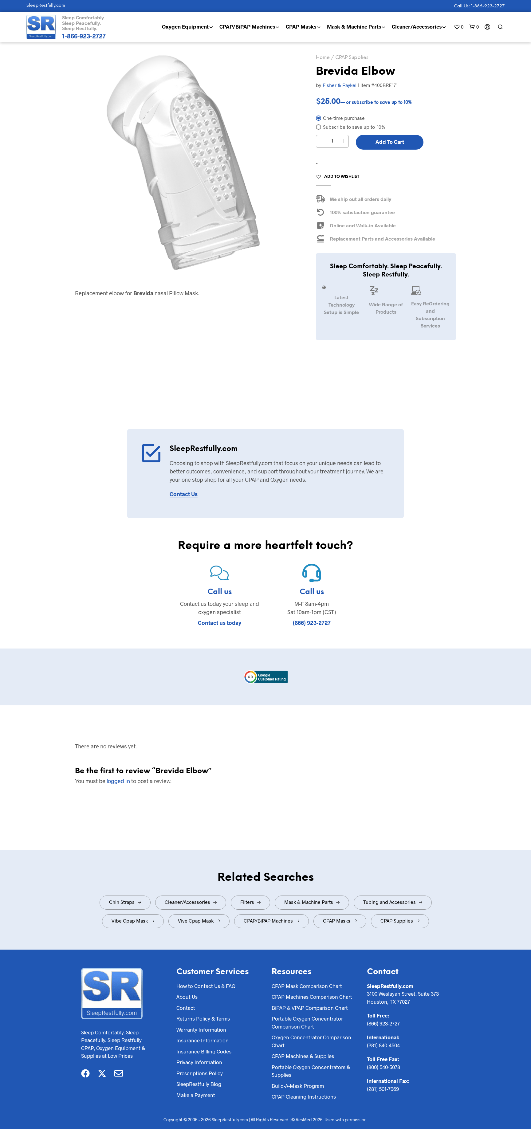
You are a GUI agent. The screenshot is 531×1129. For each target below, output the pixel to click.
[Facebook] (85, 1073)
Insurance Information (202, 1040)
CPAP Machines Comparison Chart (312, 997)
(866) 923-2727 (312, 622)
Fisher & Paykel (339, 85)
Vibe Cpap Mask (130, 920)
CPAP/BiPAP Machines (247, 26)
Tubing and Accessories (389, 902)
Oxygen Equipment (185, 26)
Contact (185, 1008)
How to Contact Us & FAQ (205, 986)
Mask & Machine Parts (354, 26)
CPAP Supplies (351, 57)
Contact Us (184, 494)
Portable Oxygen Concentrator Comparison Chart (307, 1022)
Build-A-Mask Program (298, 1086)
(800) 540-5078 (383, 1067)
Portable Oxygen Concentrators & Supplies (311, 1071)
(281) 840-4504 (383, 1045)
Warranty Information (201, 1029)
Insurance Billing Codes (203, 1051)
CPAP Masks (301, 26)
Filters (247, 902)
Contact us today (219, 622)
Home (323, 57)
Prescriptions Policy (199, 1073)
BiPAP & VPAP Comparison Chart (310, 1008)
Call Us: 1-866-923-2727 (479, 6)
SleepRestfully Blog (198, 1084)
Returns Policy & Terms (203, 1018)
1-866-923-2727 (84, 36)
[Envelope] (118, 1073)
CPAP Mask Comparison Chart (307, 986)
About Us (187, 997)
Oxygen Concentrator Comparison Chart (311, 1041)
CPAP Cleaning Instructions (304, 1096)
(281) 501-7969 (383, 1089)
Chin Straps (122, 902)
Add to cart (390, 142)
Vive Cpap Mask (196, 920)
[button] (458, 27)
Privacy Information (199, 1062)
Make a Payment (195, 1095)
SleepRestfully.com (45, 5)
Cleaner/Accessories (417, 26)
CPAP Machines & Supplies (303, 1056)
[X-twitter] (102, 1073)
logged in (118, 781)
